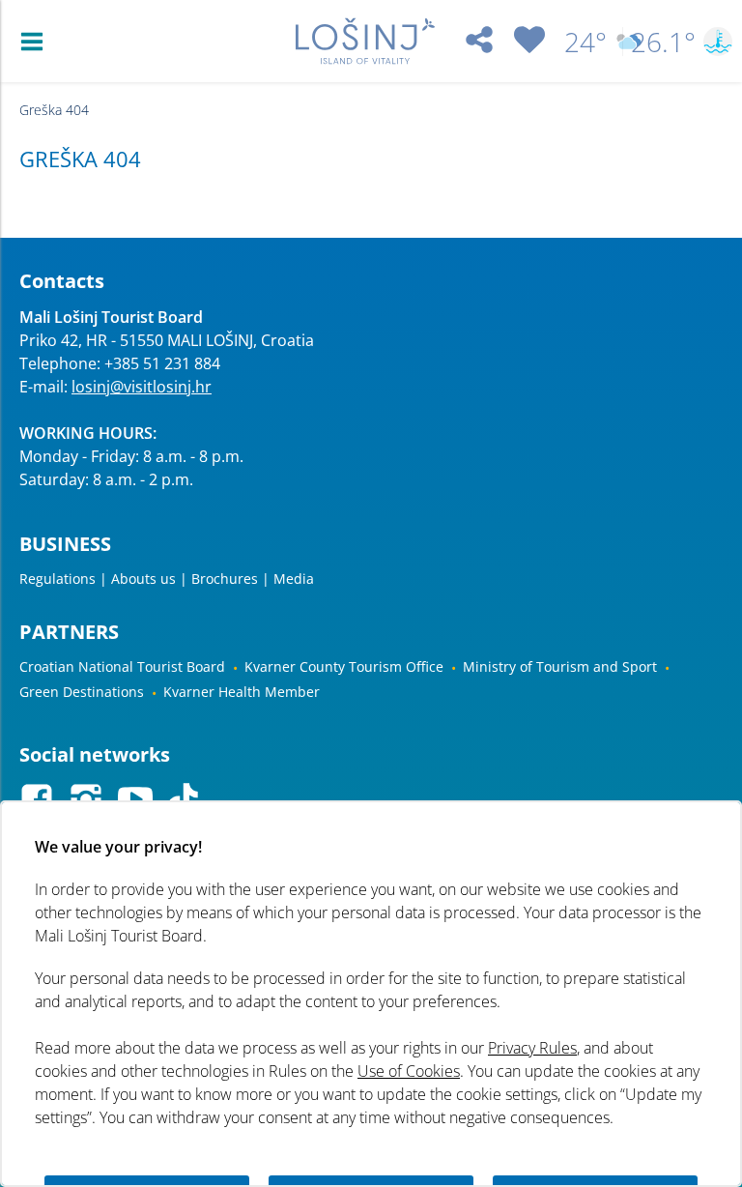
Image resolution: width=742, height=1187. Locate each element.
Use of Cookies (408, 1071)
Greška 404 (54, 110)
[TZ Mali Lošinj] (365, 41)
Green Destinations (81, 691)
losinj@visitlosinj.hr (141, 386)
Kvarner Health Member (241, 691)
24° (585, 41)
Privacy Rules (532, 1047)
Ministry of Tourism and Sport (560, 666)
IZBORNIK (36, 41)
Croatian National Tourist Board (122, 666)
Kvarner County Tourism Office (343, 666)
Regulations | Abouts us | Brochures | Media (166, 578)
